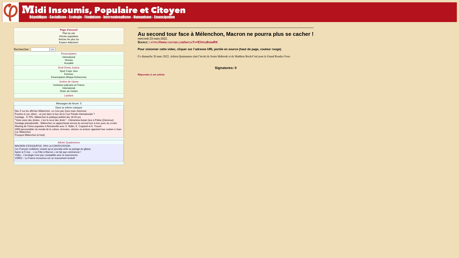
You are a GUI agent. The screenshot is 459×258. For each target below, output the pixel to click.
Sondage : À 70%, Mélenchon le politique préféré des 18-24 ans (48, 117)
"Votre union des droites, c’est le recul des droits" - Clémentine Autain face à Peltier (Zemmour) (64, 120)
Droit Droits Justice (68, 67)
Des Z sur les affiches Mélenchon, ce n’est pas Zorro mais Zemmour (50, 111)
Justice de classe (69, 81)
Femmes (68, 74)
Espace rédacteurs (69, 42)
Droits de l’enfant (69, 91)
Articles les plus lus (69, 39)
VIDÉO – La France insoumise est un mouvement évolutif (45, 158)
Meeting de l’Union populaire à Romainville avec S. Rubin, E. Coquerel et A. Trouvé (58, 126)
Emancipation (69, 53)
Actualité (68, 63)
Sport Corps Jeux (69, 71)
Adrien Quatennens (69, 142)
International (68, 57)
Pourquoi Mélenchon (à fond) (30, 135)
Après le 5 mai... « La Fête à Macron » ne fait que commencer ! (48, 152)
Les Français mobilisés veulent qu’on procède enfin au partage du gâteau (53, 149)
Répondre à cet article (151, 74)
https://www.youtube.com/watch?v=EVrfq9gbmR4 (184, 42)
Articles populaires (68, 36)
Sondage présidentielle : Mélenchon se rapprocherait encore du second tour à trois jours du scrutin (66, 123)
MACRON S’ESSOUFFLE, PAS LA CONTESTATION (42, 146)
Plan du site (69, 33)
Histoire (69, 60)
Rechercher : (22, 49)
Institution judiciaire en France (68, 85)
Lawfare (68, 95)
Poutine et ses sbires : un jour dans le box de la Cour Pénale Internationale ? (55, 114)
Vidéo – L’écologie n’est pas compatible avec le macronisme (46, 155)
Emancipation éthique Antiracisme (68, 77)
